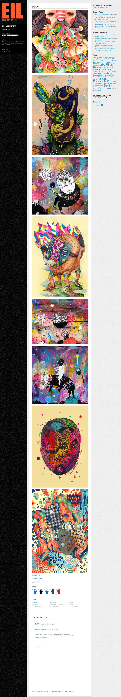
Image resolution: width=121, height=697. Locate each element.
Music (101, 75)
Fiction (111, 67)
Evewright (53, 602)
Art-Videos (102, 61)
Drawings (104, 65)
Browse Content (9, 26)
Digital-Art (96, 65)
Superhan (35, 602)
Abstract (95, 57)
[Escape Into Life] (13, 20)
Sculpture (107, 83)
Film (101, 69)
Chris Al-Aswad (97, 7)
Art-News (108, 59)
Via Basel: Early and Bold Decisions (104, 26)
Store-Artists (113, 83)
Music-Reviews (105, 77)
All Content (6, 33)
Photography (100, 81)
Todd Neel (97, 38)
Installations (96, 71)
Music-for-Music (109, 75)
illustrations (108, 69)
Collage (105, 63)
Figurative (96, 69)
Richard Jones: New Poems (102, 21)
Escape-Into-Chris (103, 67)
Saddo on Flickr (36, 575)
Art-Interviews (101, 59)
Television (108, 85)
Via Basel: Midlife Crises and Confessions (106, 14)
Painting (102, 78)
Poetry (110, 81)
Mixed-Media (103, 73)
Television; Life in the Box (101, 87)
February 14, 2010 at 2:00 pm (42, 626)
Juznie (71, 602)
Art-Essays (111, 57)
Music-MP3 (96, 77)
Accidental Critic (103, 57)
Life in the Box (106, 71)
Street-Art (95, 85)
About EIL (6, 29)
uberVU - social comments (43, 624)
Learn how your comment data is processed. (63, 691)
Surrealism (101, 85)
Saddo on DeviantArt (37, 578)
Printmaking (100, 83)
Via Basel (97, 90)
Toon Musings (111, 89)
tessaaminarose (99, 48)
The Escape (103, 89)
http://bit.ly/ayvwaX (43, 637)
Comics (112, 63)
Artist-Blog (108, 61)
